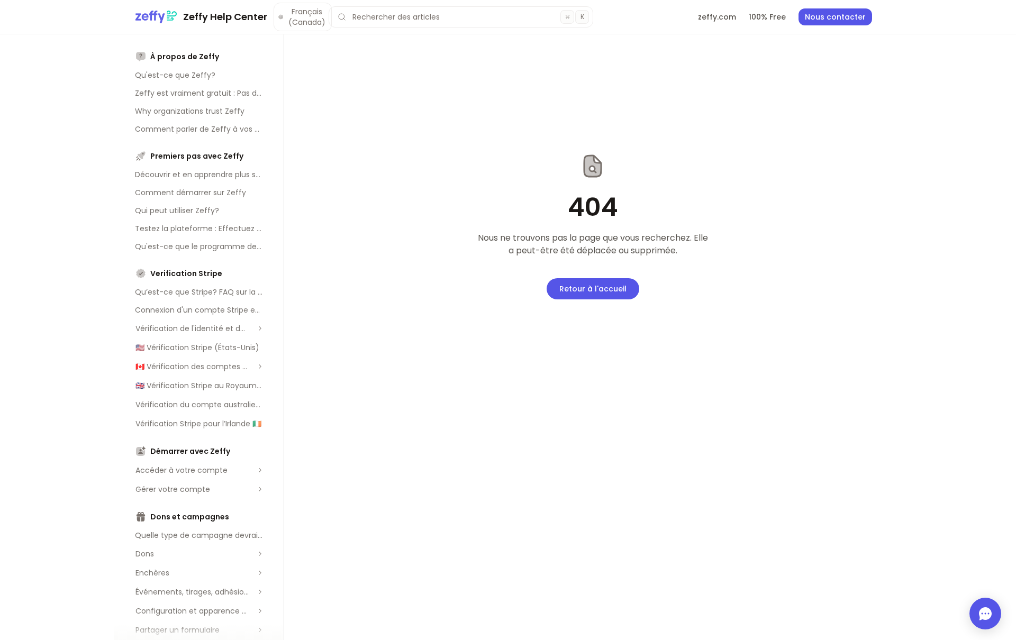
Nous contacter (835, 17)
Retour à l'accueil (593, 289)
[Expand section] (259, 328)
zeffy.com (717, 17)
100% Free (767, 17)
